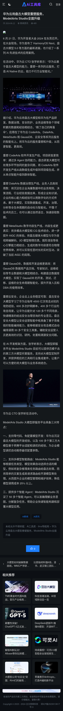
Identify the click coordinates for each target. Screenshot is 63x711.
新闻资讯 (24, 23)
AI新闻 (25, 516)
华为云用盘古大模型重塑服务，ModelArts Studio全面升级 (31, 530)
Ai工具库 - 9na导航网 (38, 526)
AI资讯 (36, 516)
